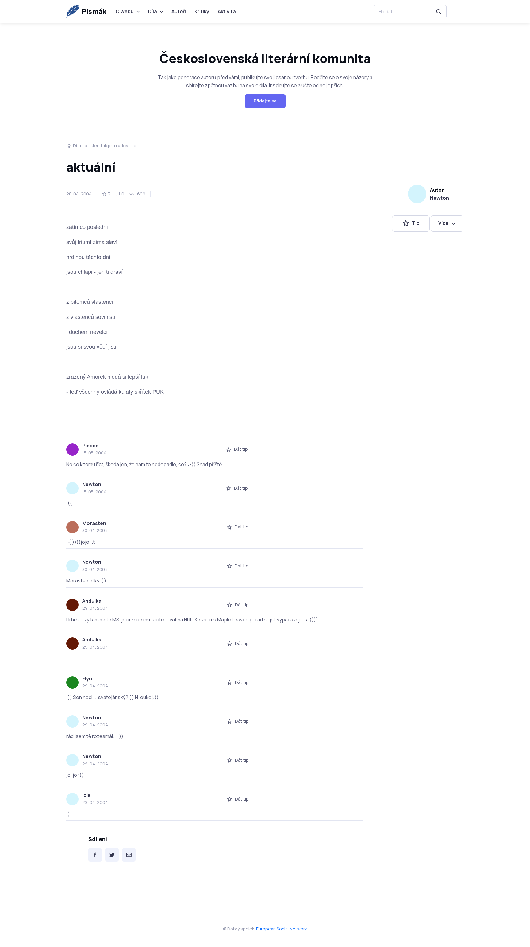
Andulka (92, 600)
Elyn (87, 678)
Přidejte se (265, 101)
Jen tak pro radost (111, 146)
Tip (416, 223)
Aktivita (227, 11)
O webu (125, 11)
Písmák (94, 11)
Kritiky (201, 11)
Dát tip (241, 449)
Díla (152, 11)
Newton (439, 198)
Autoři (178, 11)
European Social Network (281, 929)
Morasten (94, 523)
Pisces (90, 445)
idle (86, 795)
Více (443, 223)
